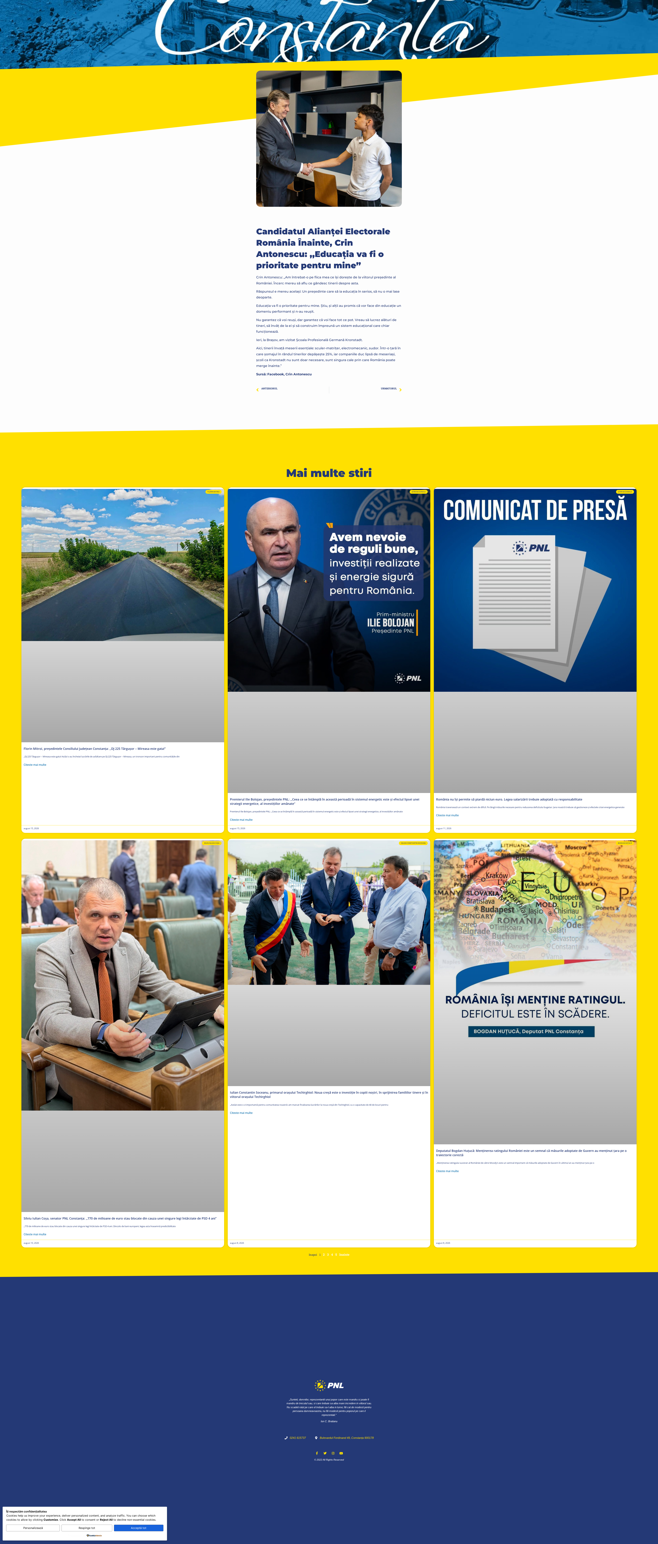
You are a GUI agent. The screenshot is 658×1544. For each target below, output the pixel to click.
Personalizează (33, 1528)
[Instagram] (333, 1453)
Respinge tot (87, 1528)
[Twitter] (325, 1453)
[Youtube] (341, 1453)
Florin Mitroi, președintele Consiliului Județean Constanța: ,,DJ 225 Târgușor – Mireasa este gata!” (95, 749)
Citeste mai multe (35, 765)
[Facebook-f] (317, 1453)
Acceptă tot (138, 1528)
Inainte (344, 1255)
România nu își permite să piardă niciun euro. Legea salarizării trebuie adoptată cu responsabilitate (509, 799)
